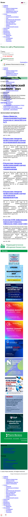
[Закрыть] (1, 50)
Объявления (6, 34)
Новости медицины (11, 12)
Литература (6, 32)
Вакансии (8, 35)
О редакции (9, 38)
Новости (5, 7)
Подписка (8, 41)
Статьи (5, 14)
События (8, 15)
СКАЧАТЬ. (4, 102)
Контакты (8, 39)
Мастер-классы (10, 22)
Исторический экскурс (12, 26)
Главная (5, 5)
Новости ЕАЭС (10, 9)
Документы (6, 31)
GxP (7, 18)
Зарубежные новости (12, 11)
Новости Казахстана (11, 8)
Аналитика (6, 28)
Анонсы (5, 29)
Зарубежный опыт (11, 24)
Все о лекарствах (11, 21)
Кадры (8, 25)
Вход (26, 62)
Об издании (6, 36)
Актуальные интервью (12, 17)
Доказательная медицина (13, 19)
